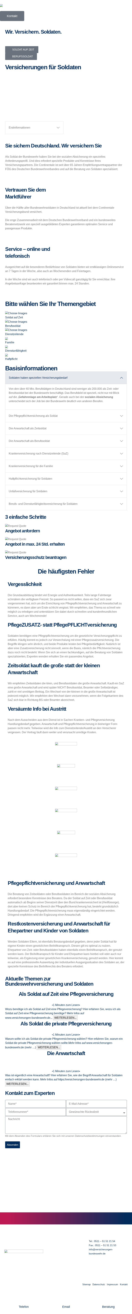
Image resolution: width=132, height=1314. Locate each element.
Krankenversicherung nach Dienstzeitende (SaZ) (38, 453)
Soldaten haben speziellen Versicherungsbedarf (38, 377)
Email (66, 1306)
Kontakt (124, 1284)
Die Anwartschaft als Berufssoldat (29, 440)
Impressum (112, 1284)
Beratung (108, 1306)
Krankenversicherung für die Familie (31, 466)
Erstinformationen (19, 127)
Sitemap (86, 1284)
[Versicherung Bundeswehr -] (9, 5)
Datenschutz (98, 1284)
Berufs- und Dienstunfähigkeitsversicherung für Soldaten (43, 503)
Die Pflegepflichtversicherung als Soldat (33, 415)
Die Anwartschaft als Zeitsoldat (27, 428)
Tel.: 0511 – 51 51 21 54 (102, 1241)
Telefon (24, 1306)
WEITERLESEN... (65, 1017)
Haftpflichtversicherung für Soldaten (30, 478)
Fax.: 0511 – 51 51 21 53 (102, 1245)
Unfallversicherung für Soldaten (28, 491)
